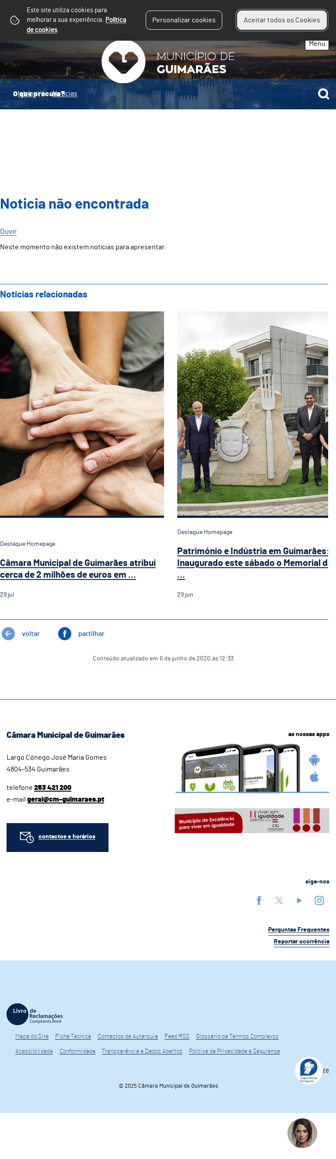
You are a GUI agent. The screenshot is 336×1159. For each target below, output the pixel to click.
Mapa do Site (32, 1036)
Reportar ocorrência (301, 942)
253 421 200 (52, 787)
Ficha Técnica (73, 1036)
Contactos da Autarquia (128, 1036)
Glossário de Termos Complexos (237, 1036)
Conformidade (77, 1051)
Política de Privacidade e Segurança (234, 1051)
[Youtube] (299, 900)
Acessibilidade (34, 1051)
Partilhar (91, 633)
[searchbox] (168, 94)
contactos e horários (66, 837)
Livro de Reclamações (35, 1014)
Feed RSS (176, 1036)
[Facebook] (259, 900)
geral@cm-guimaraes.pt (65, 799)
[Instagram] (319, 900)
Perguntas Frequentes (298, 930)
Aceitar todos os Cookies (282, 20)
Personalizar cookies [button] (184, 20)
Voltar (31, 633)
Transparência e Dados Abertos (142, 1051)
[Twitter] (279, 900)
